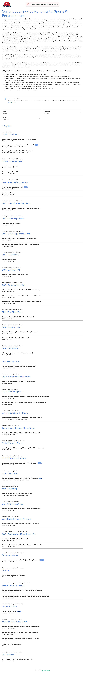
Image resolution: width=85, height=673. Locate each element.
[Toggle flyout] (80, 112)
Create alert (12, 103)
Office (5, 117)
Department (47, 111)
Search (5, 111)
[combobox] (3, 119)
